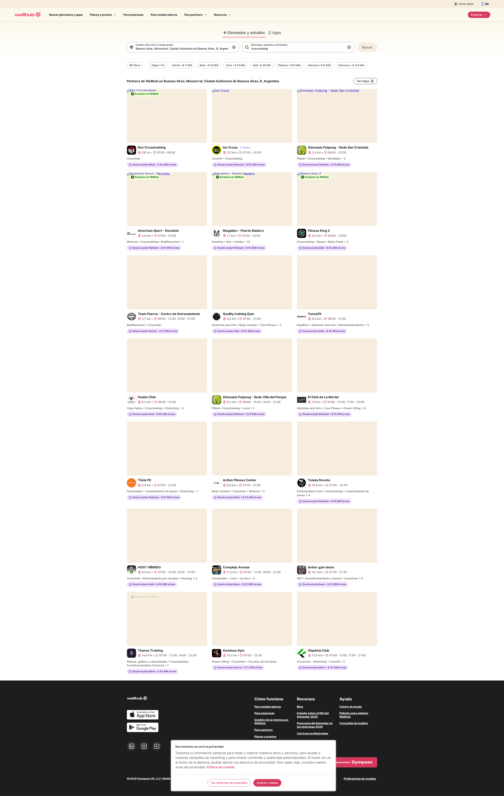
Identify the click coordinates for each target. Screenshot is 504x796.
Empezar (476, 14)
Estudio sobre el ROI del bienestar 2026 (313, 714)
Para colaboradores (164, 14)
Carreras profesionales (312, 733)
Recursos (220, 14)
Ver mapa (363, 81)
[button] (234, 47)
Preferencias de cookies (360, 778)
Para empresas (133, 14)
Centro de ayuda (350, 706)
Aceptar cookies (267, 782)
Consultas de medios (353, 723)
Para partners (193, 14)
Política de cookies (221, 767)
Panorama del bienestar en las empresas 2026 (315, 724)
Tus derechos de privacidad (229, 782)
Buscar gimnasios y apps (66, 14)
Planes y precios (101, 14)
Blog (300, 706)
